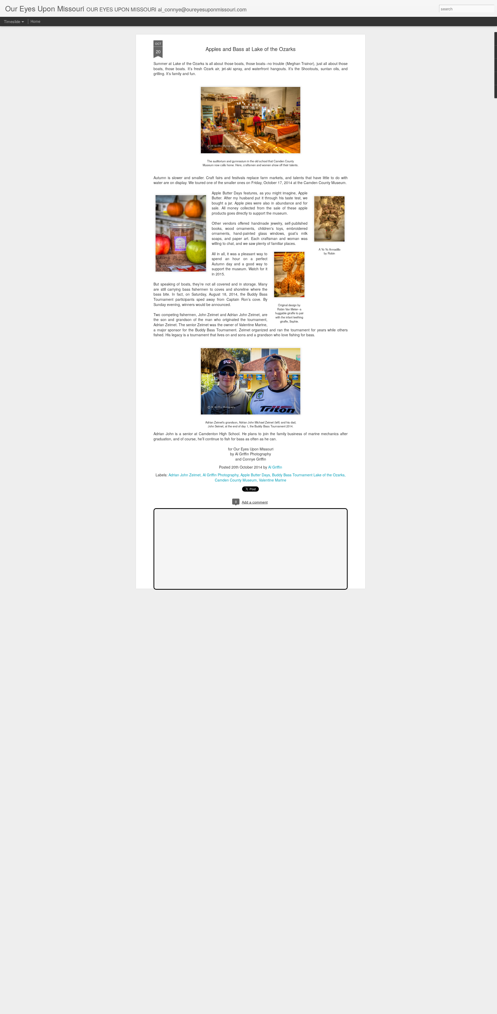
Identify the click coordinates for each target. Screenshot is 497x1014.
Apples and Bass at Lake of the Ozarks (251, 49)
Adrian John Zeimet (185, 474)
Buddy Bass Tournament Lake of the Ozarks (308, 474)
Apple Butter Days (255, 474)
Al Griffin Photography (220, 474)
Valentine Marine (272, 480)
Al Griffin (275, 467)
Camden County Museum (236, 480)
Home (35, 21)
